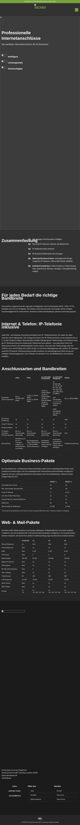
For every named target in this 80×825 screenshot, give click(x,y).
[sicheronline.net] (40, 10)
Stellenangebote (35, 799)
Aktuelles (33, 795)
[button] (76, 10)
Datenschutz (61, 799)
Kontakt (59, 791)
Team (32, 791)
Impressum (60, 795)
